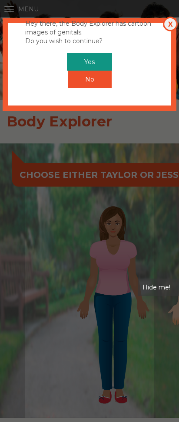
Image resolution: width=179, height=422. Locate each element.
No (89, 79)
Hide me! (156, 287)
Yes (89, 62)
